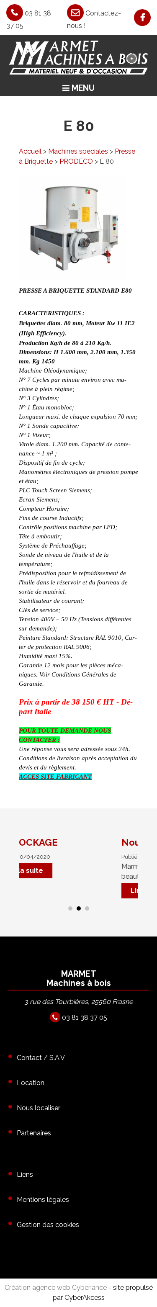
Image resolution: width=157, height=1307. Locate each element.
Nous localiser (38, 1108)
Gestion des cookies (48, 1225)
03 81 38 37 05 (83, 1017)
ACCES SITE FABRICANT (55, 776)
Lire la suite (110, 891)
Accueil (30, 151)
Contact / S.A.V (41, 1058)
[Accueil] (78, 57)
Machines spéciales (78, 151)
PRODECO (76, 161)
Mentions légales (43, 1200)
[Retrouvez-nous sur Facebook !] (136, 18)
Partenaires (34, 1133)
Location (30, 1083)
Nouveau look (112, 842)
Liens (25, 1174)
